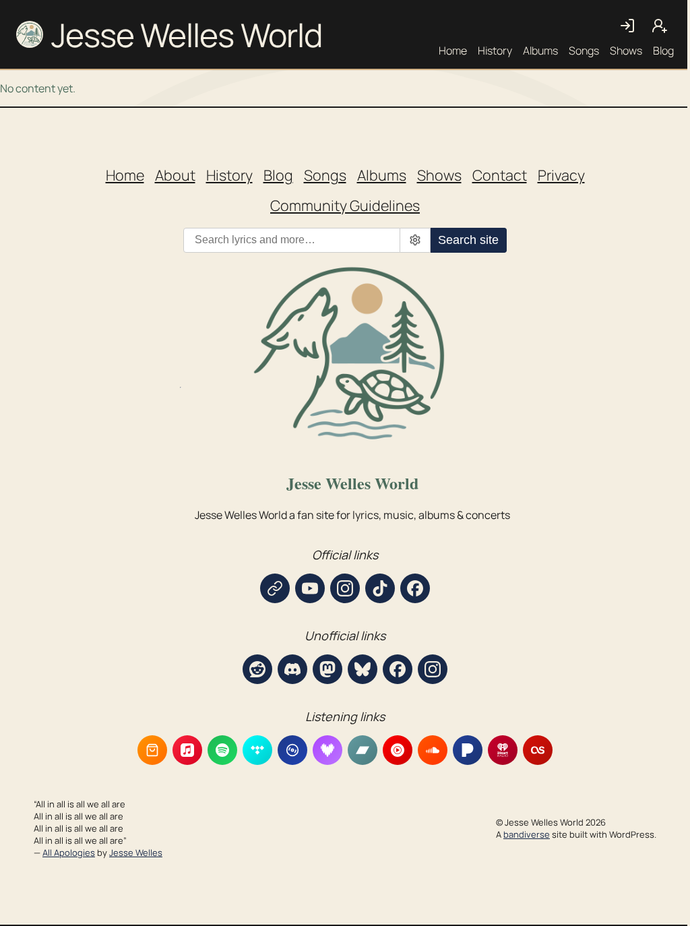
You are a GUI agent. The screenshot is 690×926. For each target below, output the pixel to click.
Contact (499, 175)
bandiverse (526, 834)
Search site (468, 240)
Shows (626, 50)
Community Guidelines (345, 205)
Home (453, 50)
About (175, 175)
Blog (663, 50)
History (495, 50)
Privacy (561, 175)
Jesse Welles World (186, 35)
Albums (540, 50)
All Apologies (68, 852)
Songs (584, 50)
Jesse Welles (135, 852)
